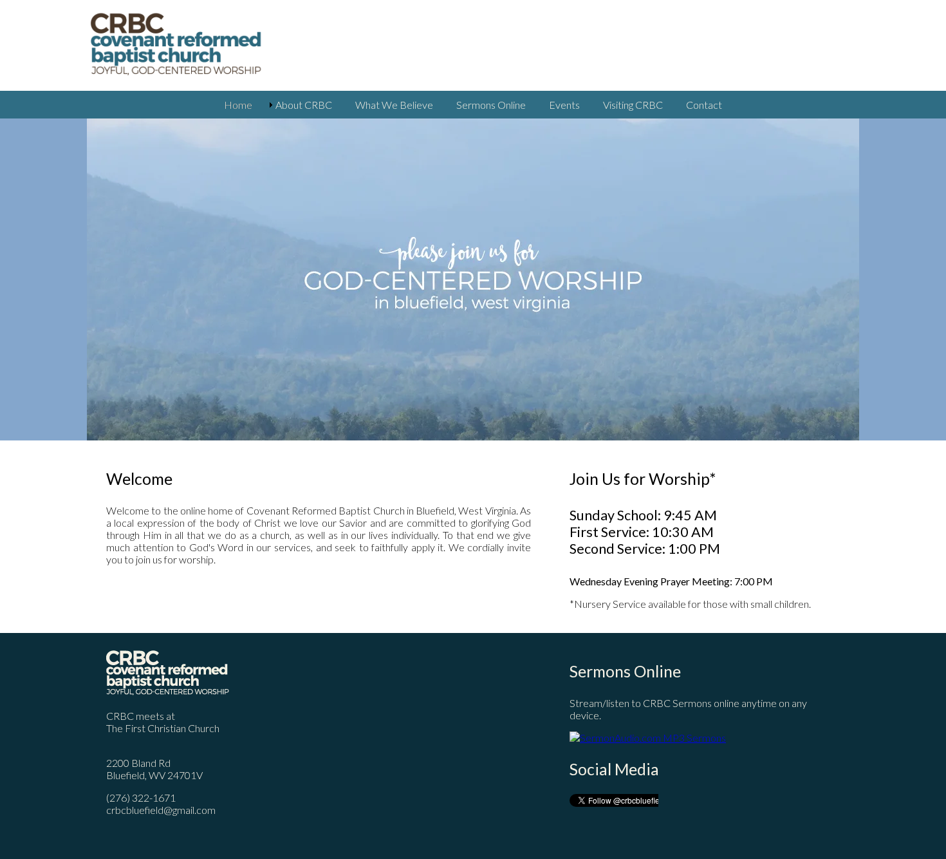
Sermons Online (491, 105)
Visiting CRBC (633, 105)
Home (238, 105)
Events (564, 105)
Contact (704, 105)
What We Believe (394, 105)
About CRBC (303, 105)
